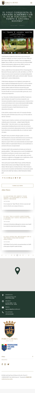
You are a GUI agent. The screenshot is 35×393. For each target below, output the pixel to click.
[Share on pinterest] (9, 178)
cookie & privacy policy (7, 379)
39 (22, 255)
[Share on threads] (7, 178)
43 (28, 255)
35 (11, 255)
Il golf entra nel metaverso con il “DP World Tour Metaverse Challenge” (17, 238)
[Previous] (2, 255)
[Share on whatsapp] (13, 178)
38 (20, 255)
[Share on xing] (18, 178)
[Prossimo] (32, 255)
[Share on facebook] (3, 178)
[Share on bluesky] (15, 178)
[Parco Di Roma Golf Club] (10, 3)
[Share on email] (20, 178)
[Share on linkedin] (11, 178)
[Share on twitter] (5, 178)
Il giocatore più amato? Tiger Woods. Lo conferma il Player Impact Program (15, 198)
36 (14, 255)
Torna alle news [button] (17, 185)
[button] (31, 3)
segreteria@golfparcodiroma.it (12, 309)
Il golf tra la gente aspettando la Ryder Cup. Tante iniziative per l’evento (17, 218)
